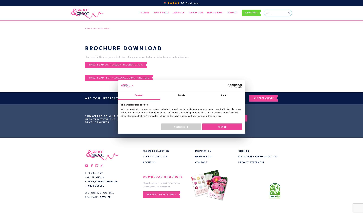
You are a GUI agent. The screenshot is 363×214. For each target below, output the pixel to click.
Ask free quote (264, 98)
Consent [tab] (139, 95)
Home (87, 28)
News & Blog (204, 156)
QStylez (105, 197)
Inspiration (203, 151)
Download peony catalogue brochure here (119, 77)
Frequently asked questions (258, 156)
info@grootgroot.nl (103, 181)
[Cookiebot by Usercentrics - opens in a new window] (229, 86)
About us (178, 12)
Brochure (251, 12)
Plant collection (155, 156)
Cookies (243, 151)
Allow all (222, 127)
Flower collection (156, 151)
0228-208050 (96, 185)
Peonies (144, 12)
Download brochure (161, 194)
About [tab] (224, 95)
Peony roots (161, 12)
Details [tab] (181, 95)
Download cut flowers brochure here (116, 64)
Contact (232, 12)
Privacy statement (251, 162)
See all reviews (192, 3)
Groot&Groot (77, 9)
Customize (179, 127)
